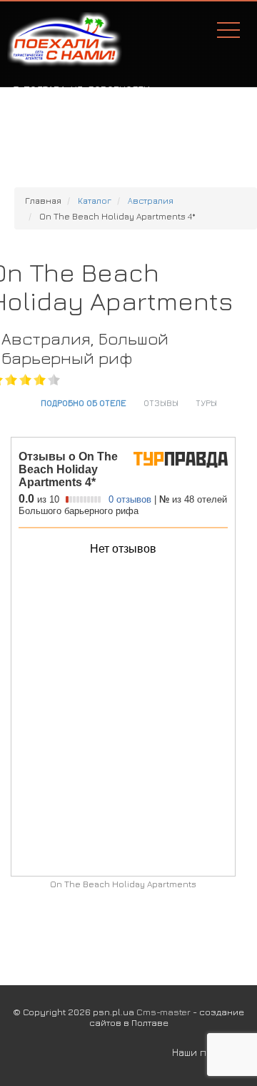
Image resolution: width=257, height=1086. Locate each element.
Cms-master (163, 1011)
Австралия (150, 200)
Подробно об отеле (83, 402)
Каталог (94, 200)
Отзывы (160, 402)
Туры (206, 402)
